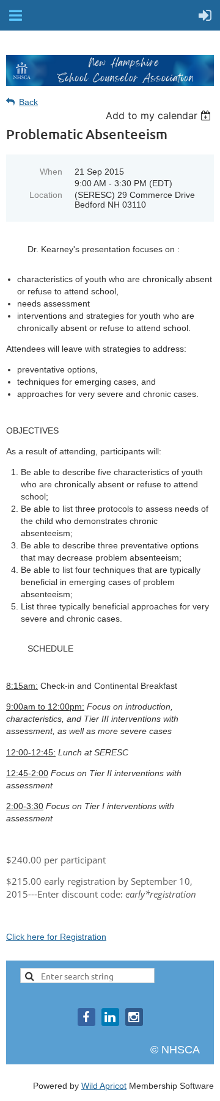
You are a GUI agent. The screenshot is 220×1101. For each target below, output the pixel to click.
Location (45, 195)
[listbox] (160, 115)
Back (28, 102)
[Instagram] (134, 1017)
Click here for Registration (56, 937)
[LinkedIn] (110, 1017)
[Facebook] (86, 1017)
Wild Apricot (104, 1086)
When (51, 171)
